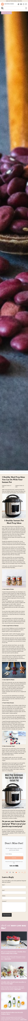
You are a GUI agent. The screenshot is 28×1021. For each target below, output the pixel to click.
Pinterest (13, 831)
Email (3, 890)
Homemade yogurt (8, 753)
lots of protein (5, 604)
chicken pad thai (13, 713)
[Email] (19, 872)
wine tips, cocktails (9, 833)
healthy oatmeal (20, 634)
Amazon (23, 529)
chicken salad (5, 713)
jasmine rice (5, 616)
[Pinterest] (26, 4)
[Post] (13, 872)
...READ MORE (7, 959)
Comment (4, 901)
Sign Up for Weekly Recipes (14, 1)
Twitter (8, 831)
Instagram (20, 831)
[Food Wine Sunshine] (2, 4)
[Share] (10, 872)
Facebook (4, 831)
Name (3, 885)
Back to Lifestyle (6, 13)
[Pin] (7, 872)
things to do (5, 834)
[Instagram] (21, 4)
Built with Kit (14, 866)
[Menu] (26, 8)
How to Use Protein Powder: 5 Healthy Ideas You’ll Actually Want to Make (13, 952)
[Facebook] (23, 4)
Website (3, 895)
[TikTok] (18, 4)
